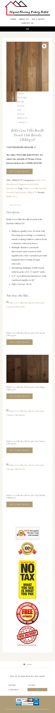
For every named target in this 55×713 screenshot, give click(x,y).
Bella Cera (11, 196)
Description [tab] (15, 205)
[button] (44, 46)
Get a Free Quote (19, 171)
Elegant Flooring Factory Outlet (27, 8)
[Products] (27, 29)
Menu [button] (29, 664)
